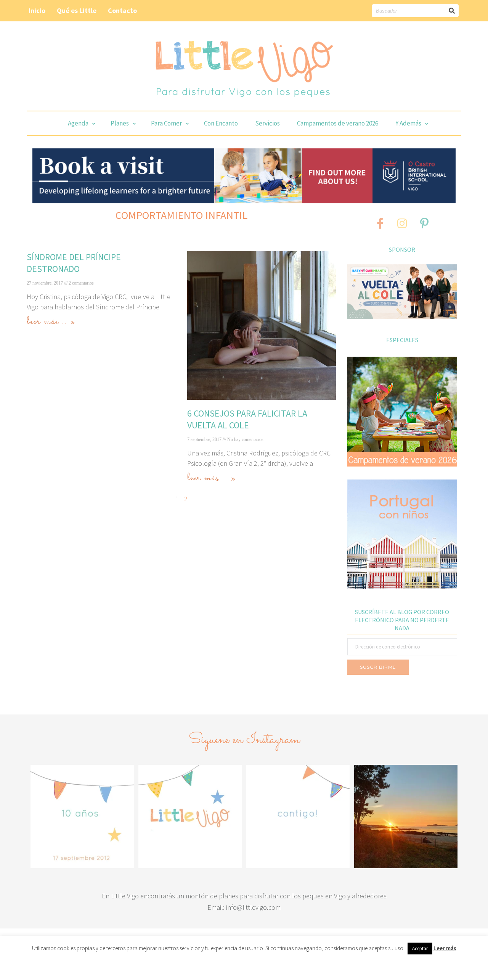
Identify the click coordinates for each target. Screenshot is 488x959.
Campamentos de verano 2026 (337, 123)
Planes (120, 123)
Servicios (267, 123)
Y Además (408, 123)
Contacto (122, 10)
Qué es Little (76, 10)
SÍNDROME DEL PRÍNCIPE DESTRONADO (74, 263)
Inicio (37, 10)
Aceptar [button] (420, 948)
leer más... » (51, 322)
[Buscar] (452, 10)
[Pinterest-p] (424, 223)
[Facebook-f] (380, 223)
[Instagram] (402, 223)
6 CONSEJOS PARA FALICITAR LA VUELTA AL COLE (247, 419)
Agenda (78, 123)
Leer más (444, 948)
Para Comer (166, 123)
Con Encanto (221, 123)
